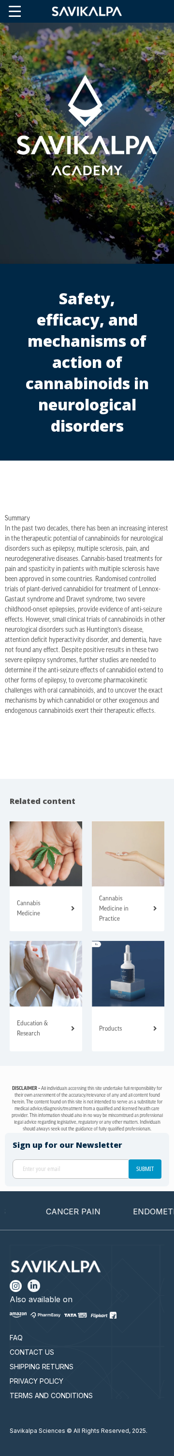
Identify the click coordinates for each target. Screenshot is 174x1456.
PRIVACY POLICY (36, 1381)
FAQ (16, 1338)
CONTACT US (32, 1352)
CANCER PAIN (62, 1211)
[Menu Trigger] (15, 12)
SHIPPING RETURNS (41, 1366)
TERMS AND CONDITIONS (51, 1395)
